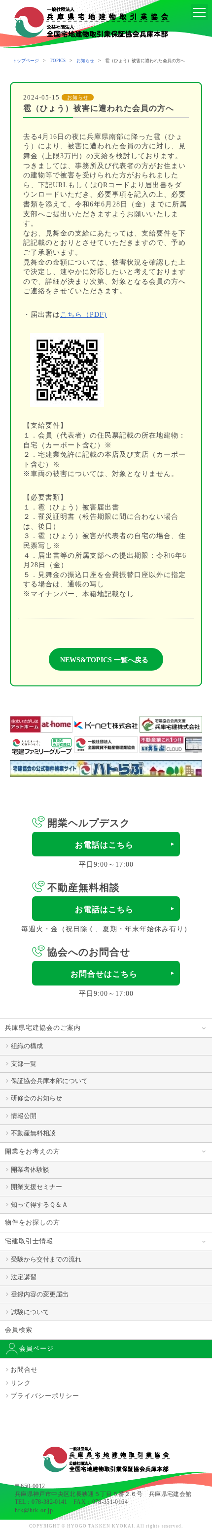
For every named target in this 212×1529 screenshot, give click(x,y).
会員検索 (19, 1329)
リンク (20, 1383)
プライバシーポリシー (44, 1395)
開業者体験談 (30, 1169)
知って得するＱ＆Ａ (39, 1204)
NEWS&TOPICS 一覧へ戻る (104, 660)
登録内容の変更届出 (40, 1294)
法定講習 (23, 1277)
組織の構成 (27, 1046)
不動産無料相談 (33, 1133)
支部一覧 (23, 1063)
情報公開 (23, 1116)
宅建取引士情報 (29, 1241)
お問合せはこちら (104, 974)
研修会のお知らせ (36, 1098)
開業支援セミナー (36, 1186)
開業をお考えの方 (32, 1151)
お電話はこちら (104, 845)
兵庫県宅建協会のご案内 (43, 1027)
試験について (30, 1312)
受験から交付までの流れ (46, 1259)
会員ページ (36, 1348)
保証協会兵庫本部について (49, 1081)
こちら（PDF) (83, 314)
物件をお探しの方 (32, 1222)
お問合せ (24, 1369)
